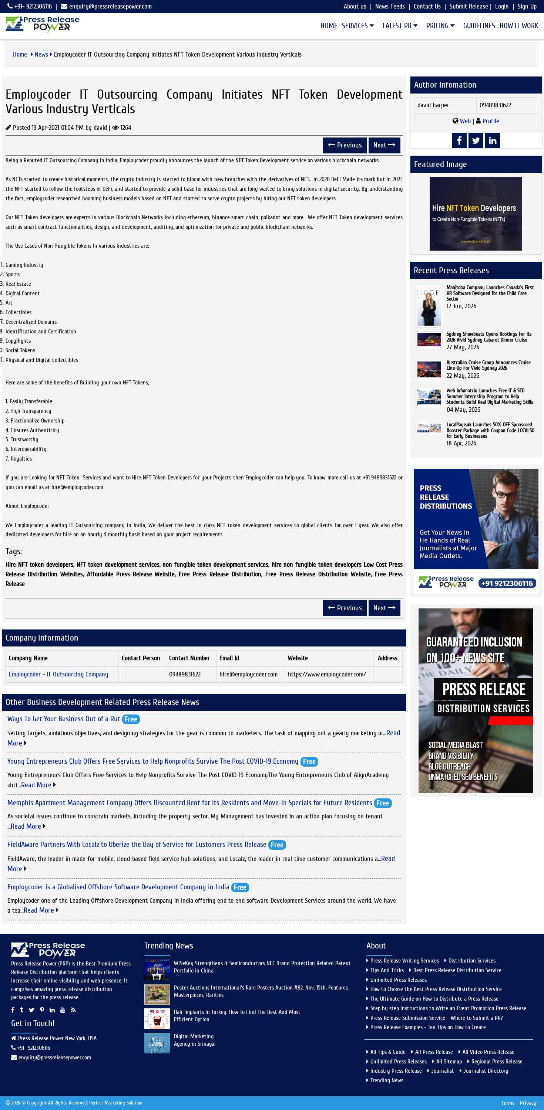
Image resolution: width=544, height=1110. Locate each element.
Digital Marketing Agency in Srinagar (195, 1040)
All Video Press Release (488, 1052)
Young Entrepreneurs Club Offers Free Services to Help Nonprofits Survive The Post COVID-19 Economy (153, 761)
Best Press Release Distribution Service (457, 970)
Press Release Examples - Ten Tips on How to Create (428, 1027)
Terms (507, 1103)
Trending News (386, 1080)
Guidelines (479, 25)
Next (380, 145)
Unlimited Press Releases (398, 980)
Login (502, 6)
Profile (490, 121)
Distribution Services (472, 960)
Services (356, 25)
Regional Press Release (497, 1061)
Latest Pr (398, 25)
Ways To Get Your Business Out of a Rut (63, 718)
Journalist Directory (486, 1070)
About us (355, 6)
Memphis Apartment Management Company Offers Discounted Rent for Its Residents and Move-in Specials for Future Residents (189, 802)
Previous (348, 145)
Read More (37, 785)
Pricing (438, 25)
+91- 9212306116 (32, 6)
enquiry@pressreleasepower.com (110, 6)
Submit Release (469, 6)
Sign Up (527, 6)
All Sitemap (449, 1061)
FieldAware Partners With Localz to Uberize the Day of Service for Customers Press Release (136, 844)
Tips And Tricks (387, 970)
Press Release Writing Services (404, 960)
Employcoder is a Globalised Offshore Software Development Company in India (118, 886)
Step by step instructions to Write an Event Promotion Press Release (448, 1008)
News (41, 54)
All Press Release (434, 1052)
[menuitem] (327, 26)
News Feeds (390, 6)
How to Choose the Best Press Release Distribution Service (436, 989)
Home (329, 25)
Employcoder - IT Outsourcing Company (58, 674)
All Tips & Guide (388, 1052)
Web (465, 121)
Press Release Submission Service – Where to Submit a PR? (436, 1018)
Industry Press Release (396, 1070)
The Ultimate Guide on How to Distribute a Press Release (434, 998)
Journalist (442, 1070)
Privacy (528, 1103)
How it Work (519, 25)
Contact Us (427, 6)
